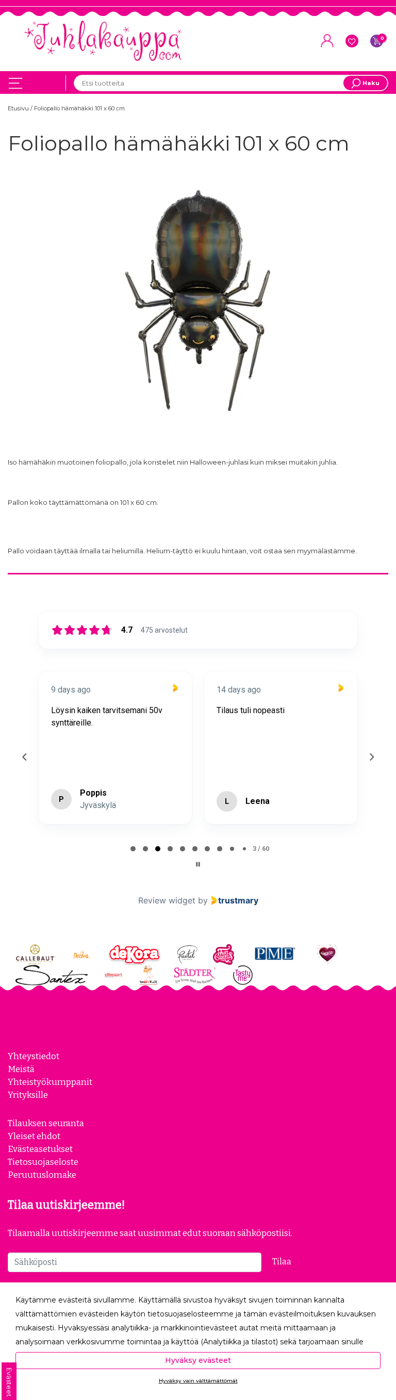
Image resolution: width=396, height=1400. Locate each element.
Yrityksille (28, 1095)
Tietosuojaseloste (43, 1162)
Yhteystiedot (33, 1056)
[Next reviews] (371, 757)
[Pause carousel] (198, 864)
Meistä (21, 1069)
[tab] (133, 849)
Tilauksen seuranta (46, 1123)
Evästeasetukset (40, 1149)
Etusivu (19, 108)
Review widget (166, 900)
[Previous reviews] (24, 757)
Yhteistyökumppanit (50, 1082)
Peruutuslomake (42, 1175)
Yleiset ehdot (34, 1136)
